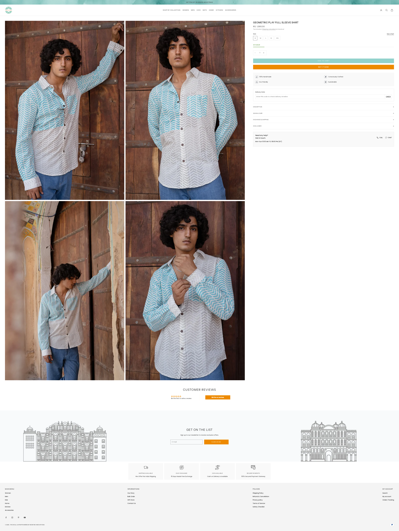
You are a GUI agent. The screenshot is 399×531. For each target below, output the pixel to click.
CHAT (388, 138)
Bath (205, 10)
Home (211, 10)
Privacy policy (258, 500)
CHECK (388, 97)
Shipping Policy (258, 493)
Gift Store (130, 500)
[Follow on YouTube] (25, 517)
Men (193, 10)
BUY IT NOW (323, 67)
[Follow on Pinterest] (18, 517)
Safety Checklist (259, 507)
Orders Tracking (388, 500)
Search (385, 493)
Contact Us (131, 503)
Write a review (217, 397)
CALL (380, 138)
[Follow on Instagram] (12, 517)
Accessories (230, 10)
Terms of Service (259, 503)
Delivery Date (260, 92)
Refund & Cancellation (261, 496)
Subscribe (216, 442)
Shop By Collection (171, 10)
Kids (199, 10)
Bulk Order (131, 496)
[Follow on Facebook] (6, 517)
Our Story (130, 493)
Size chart (390, 34)
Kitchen (219, 10)
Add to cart (323, 61)
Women (185, 10)
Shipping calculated (269, 29)
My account (386, 496)
